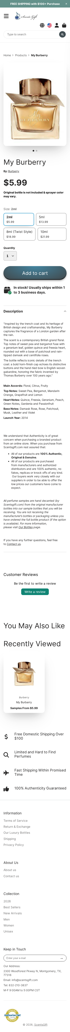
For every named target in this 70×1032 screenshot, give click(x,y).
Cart (64, 25)
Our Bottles (25, 527)
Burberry (13, 171)
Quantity (9, 247)
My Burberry (24, 682)
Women (9, 925)
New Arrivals (13, 913)
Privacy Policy (14, 845)
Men (7, 919)
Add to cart (35, 273)
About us (10, 870)
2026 (7, 901)
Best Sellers (12, 907)
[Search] (62, 34)
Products (21, 55)
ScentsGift (40, 1024)
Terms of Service (16, 821)
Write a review (35, 592)
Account (56, 25)
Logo (26, 16)
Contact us (14, 544)
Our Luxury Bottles (17, 832)
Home (7, 55)
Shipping (10, 839)
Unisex (8, 931)
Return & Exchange (17, 826)
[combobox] (35, 34)
